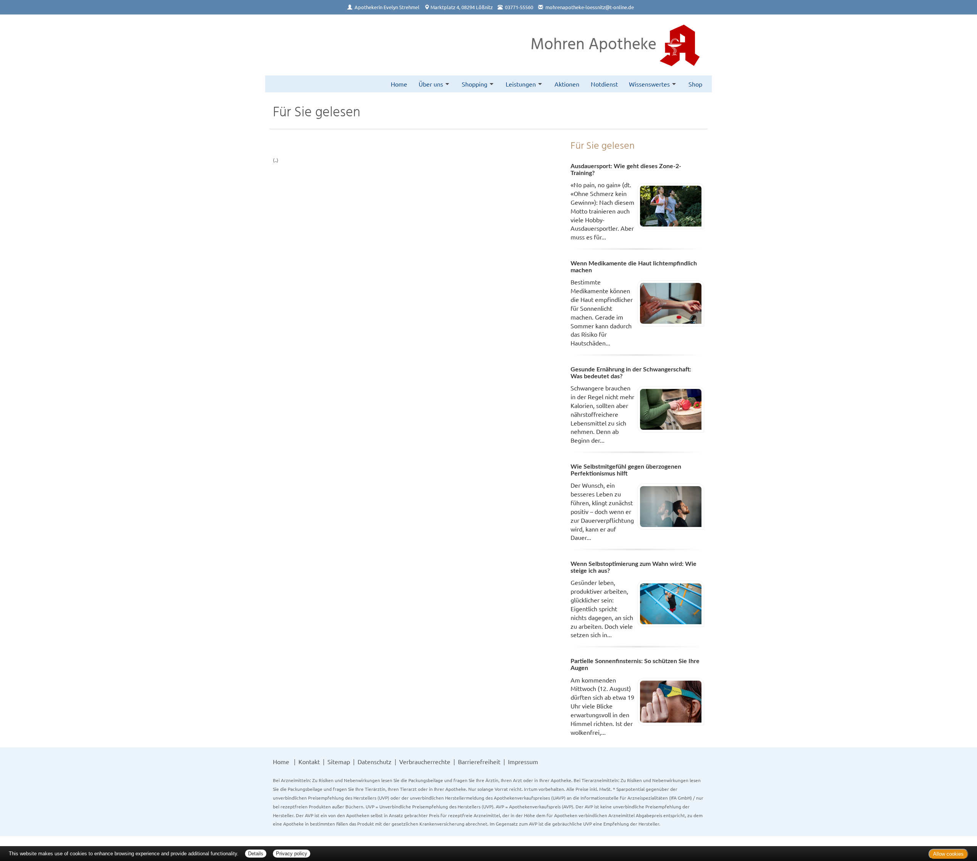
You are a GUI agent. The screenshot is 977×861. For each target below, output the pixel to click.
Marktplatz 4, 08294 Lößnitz (461, 7)
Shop (695, 84)
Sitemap (338, 761)
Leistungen (521, 84)
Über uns (431, 84)
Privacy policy (291, 853)
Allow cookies (948, 854)
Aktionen (567, 84)
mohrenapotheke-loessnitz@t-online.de (589, 7)
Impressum (523, 761)
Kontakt (309, 761)
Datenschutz (375, 761)
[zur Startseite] (292, 44)
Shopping (474, 84)
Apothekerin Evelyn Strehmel (387, 7)
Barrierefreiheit (479, 761)
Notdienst (604, 84)
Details (255, 853)
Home (399, 84)
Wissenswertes (649, 84)
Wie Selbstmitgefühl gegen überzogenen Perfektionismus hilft (626, 470)
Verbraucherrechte (424, 761)
